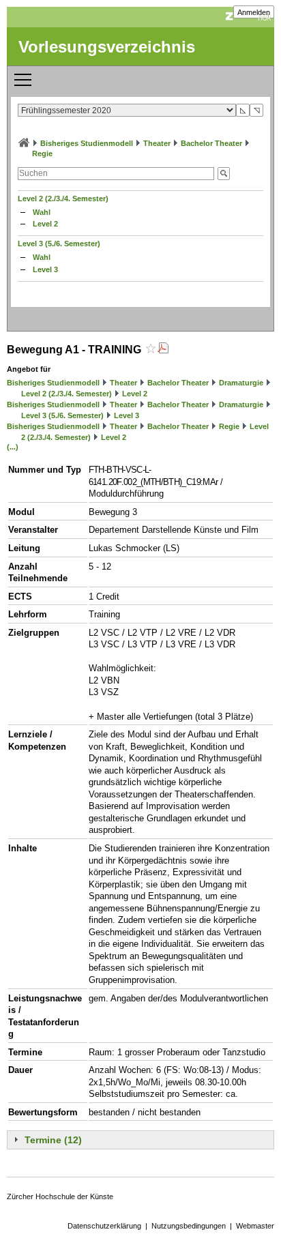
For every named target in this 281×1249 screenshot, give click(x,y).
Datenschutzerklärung (104, 1226)
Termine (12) (53, 1139)
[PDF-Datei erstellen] (163, 349)
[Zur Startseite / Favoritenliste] (24, 143)
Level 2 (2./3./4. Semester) (63, 198)
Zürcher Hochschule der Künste (60, 1196)
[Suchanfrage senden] (224, 173)
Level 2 (45, 224)
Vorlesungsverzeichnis (106, 47)
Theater (157, 143)
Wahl (41, 212)
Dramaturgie (241, 383)
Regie (42, 153)
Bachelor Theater (211, 143)
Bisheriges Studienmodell (86, 143)
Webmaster (255, 1226)
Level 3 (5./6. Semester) (59, 243)
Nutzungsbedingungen (188, 1226)
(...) (12, 447)
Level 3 (45, 269)
